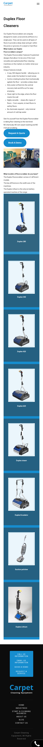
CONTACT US (21, 723)
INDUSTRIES (21, 708)
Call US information (21, 655)
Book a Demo (21, 667)
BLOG (21, 720)
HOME (21, 705)
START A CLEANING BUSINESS (21, 712)
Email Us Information (21, 662)
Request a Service (21, 672)
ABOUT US (21, 717)
